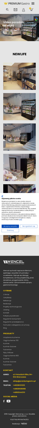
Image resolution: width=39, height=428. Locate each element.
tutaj (20, 219)
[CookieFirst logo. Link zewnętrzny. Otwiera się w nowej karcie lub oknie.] (2, 196)
